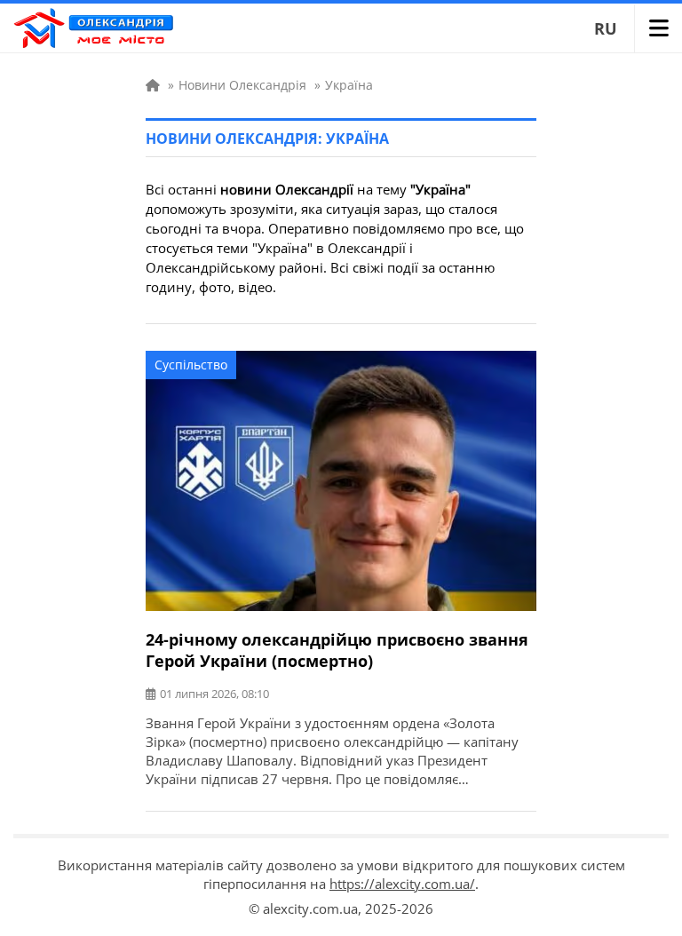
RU (605, 28)
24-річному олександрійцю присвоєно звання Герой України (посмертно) (337, 650)
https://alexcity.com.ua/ (402, 883)
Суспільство (191, 364)
